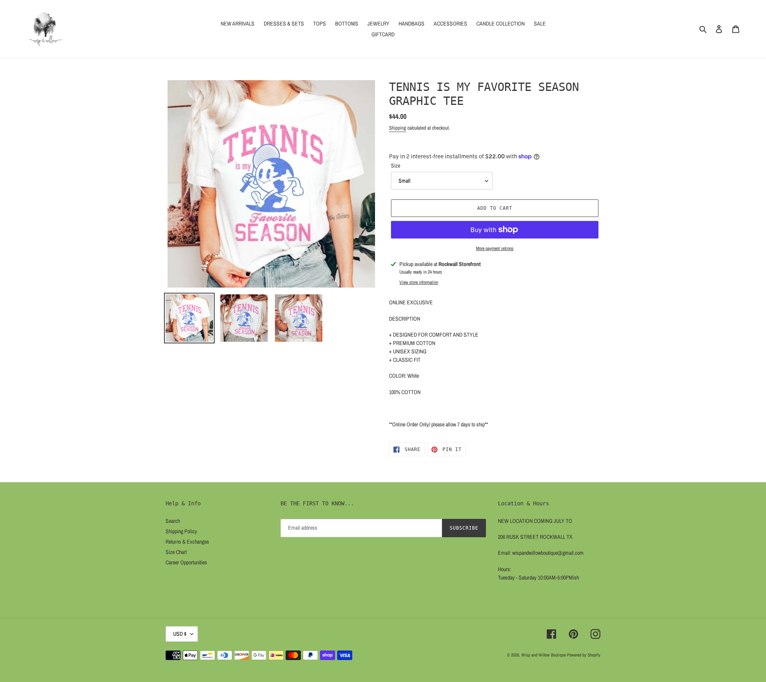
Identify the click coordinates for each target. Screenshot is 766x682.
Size (395, 165)
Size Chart (176, 552)
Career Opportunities (186, 562)
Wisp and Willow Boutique (543, 655)
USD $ (179, 633)
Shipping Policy (181, 531)
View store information (418, 282)
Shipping (397, 127)
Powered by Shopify (583, 655)
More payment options (494, 248)
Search (173, 520)
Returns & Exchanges (187, 541)
